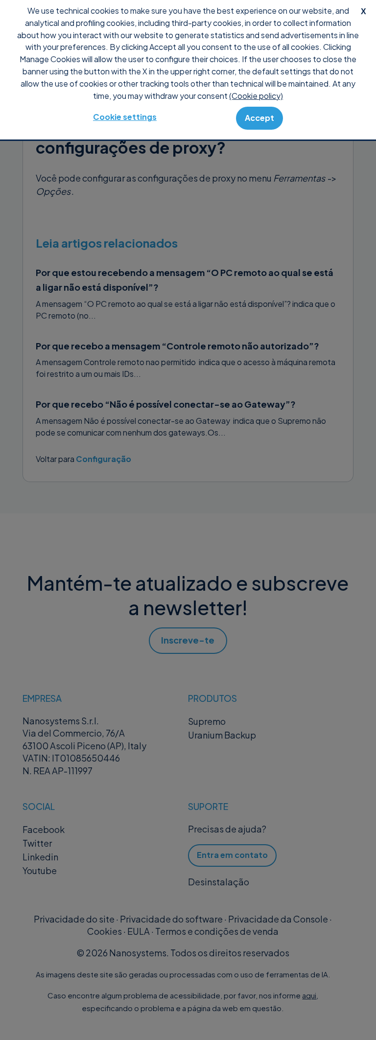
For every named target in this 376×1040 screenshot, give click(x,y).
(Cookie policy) (256, 96)
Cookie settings (125, 117)
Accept (259, 118)
